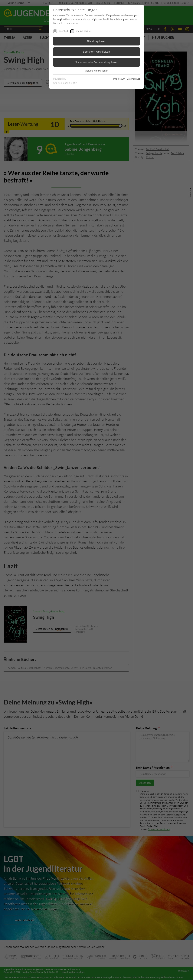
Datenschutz (133, 78)
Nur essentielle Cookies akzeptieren (96, 62)
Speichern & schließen (96, 51)
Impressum (119, 78)
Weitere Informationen (96, 70)
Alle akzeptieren (96, 41)
